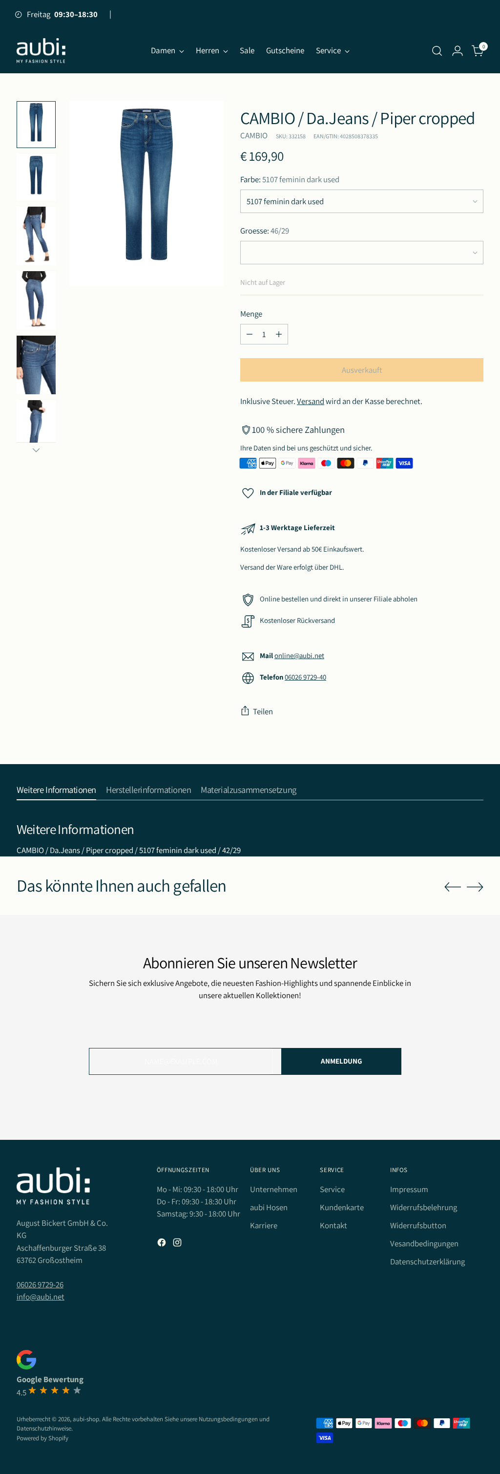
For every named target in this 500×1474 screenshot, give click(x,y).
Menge (251, 313)
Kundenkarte (342, 1207)
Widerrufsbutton (418, 1225)
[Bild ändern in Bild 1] (36, 124)
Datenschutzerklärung (427, 1261)
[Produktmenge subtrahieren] (249, 334)
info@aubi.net (40, 1296)
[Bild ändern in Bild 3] (36, 236)
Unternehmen (273, 1189)
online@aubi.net (299, 655)
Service (332, 1189)
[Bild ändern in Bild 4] (36, 300)
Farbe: (289, 179)
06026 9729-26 (40, 1284)
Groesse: (264, 230)
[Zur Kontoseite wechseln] (457, 51)
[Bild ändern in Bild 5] (36, 365)
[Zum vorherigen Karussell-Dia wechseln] (452, 887)
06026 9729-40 (305, 677)
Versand (310, 401)
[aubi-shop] (41, 51)
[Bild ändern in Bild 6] (36, 429)
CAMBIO (254, 135)
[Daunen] (36, 450)
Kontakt (333, 1225)
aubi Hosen (269, 1207)
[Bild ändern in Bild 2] (36, 177)
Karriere (263, 1225)
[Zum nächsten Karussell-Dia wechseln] (475, 886)
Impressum (409, 1189)
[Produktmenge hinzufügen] (279, 334)
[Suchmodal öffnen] (437, 51)
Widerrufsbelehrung (423, 1207)
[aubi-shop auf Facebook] (162, 1244)
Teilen (263, 711)
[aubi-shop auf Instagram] (178, 1244)
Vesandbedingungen (424, 1243)
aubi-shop (86, 1419)
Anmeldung (341, 1061)
